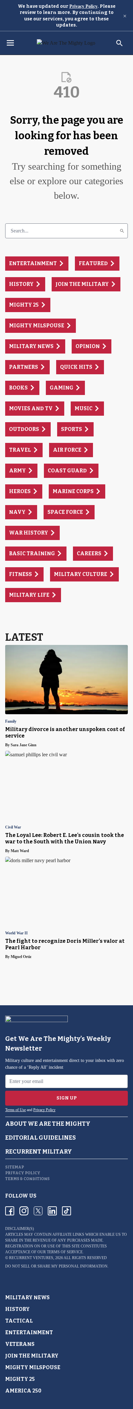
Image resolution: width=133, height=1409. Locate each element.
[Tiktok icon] (66, 1210)
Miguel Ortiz (21, 956)
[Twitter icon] (38, 1210)
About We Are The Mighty (47, 1123)
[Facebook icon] (9, 1210)
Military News (27, 1297)
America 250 (23, 1391)
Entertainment (29, 1332)
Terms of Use (15, 1110)
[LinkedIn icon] (52, 1210)
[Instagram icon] (23, 1210)
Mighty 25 (20, 1379)
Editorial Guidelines (40, 1137)
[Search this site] (119, 43)
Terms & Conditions (27, 1179)
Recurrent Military (38, 1151)
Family (10, 721)
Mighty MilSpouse (32, 1367)
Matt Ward (20, 851)
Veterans (20, 1344)
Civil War (13, 827)
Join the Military (31, 1356)
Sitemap (14, 1167)
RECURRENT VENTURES (31, 1258)
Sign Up (66, 1098)
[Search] (122, 231)
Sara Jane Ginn (23, 745)
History (17, 1309)
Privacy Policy (83, 6)
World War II (16, 933)
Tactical (19, 1321)
